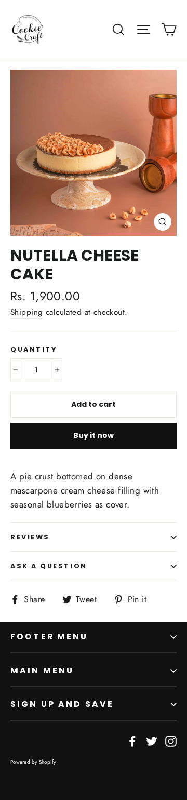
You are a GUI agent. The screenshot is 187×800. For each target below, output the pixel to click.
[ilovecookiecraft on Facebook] (132, 741)
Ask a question (48, 566)
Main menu (42, 670)
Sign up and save (62, 704)
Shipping (26, 312)
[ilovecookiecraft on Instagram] (171, 741)
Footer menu (49, 637)
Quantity (33, 349)
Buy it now (93, 435)
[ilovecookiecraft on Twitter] (151, 741)
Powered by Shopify (33, 762)
